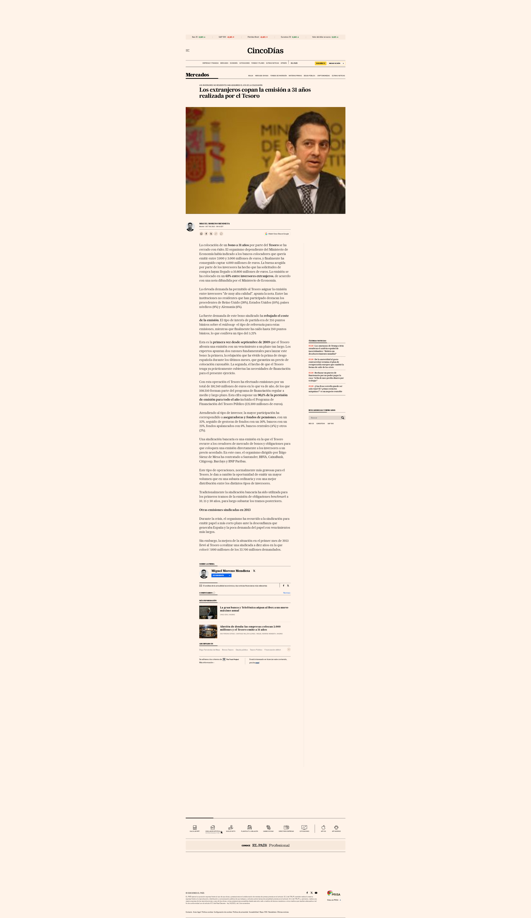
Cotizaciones (244, 63)
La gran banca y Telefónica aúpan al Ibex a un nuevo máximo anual (254, 609)
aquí (257, 662)
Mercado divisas (261, 76)
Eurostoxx (321, 424)
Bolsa (250, 76)
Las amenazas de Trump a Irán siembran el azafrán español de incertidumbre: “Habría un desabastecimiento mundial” (326, 350)
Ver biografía (218, 575)
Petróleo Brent (253, 37)
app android (336, 831)
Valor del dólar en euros (321, 37)
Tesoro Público (256, 650)
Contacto (189, 912)
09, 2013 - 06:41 (214, 226)
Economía (234, 63)
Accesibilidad (254, 912)
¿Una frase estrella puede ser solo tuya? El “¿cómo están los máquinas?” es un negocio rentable (325, 389)
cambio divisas (268, 831)
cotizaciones (304, 831)
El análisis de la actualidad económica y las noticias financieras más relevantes (235, 586)
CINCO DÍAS (224, 615)
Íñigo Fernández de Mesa (209, 650)
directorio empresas (286, 831)
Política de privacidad (240, 912)
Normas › (287, 593)
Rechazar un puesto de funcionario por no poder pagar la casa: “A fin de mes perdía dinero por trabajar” (326, 377)
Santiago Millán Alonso (245, 634)
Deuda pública (309, 76)
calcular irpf (195, 831)
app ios (323, 831)
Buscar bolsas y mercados (322, 410)
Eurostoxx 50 (286, 37)
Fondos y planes (257, 63)
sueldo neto (230, 831)
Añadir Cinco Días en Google (278, 234)
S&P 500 (222, 37)
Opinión (284, 63)
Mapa (262, 912)
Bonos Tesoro (228, 650)
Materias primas (295, 76)
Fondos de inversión (278, 76)
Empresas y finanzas (210, 63)
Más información (206, 662)
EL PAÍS (292, 62)
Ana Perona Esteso (227, 634)
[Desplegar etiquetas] (289, 649)
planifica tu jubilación (249, 831)
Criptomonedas (323, 76)
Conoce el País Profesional (265, 845)
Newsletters (272, 912)
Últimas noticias (272, 63)
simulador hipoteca (212, 831)
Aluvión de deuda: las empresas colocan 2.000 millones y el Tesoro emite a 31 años (250, 628)
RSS (265, 912)
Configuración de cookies (223, 912)
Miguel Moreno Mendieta (214, 223)
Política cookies (207, 912)
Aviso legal (197, 912)
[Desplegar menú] (188, 50)
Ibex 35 (195, 37)
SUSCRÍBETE (320, 63)
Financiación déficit (273, 650)
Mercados (224, 63)
